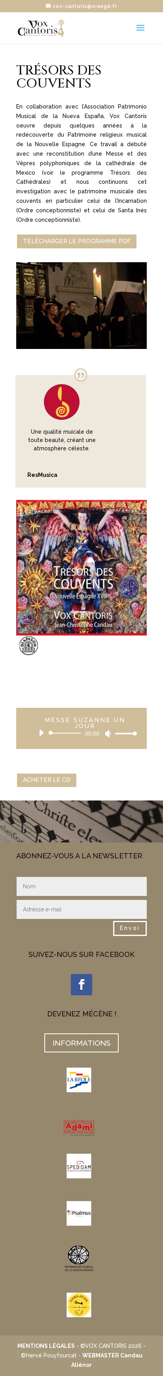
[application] (85, 733)
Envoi (130, 928)
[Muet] (108, 733)
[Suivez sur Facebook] (81, 984)
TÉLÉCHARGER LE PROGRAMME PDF (77, 241)
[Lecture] (41, 732)
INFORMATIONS (81, 1043)
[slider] (124, 733)
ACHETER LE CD (46, 779)
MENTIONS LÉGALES (46, 1346)
